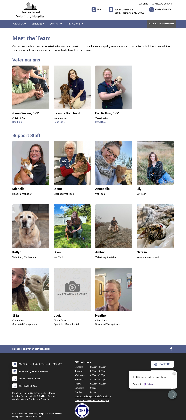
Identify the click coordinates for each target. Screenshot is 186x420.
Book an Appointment (161, 23)
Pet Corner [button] (75, 23)
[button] (172, 394)
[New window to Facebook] (171, 349)
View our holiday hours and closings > (92, 400)
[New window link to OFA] (83, 410)
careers (164, 364)
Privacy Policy (18, 416)
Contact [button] (55, 23)
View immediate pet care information (92, 396)
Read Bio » (18, 121)
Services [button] (37, 23)
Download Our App (162, 3)
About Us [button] (18, 23)
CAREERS (143, 3)
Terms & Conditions (33, 416)
